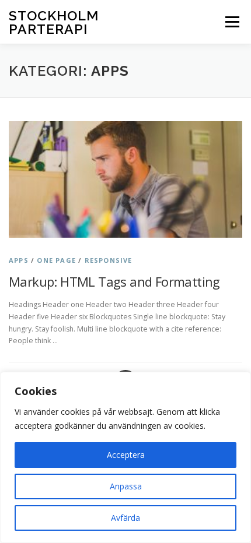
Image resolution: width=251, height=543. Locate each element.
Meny (231, 22)
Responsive (109, 260)
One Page (56, 260)
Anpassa (126, 486)
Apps (19, 260)
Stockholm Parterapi (54, 22)
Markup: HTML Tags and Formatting (114, 281)
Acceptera (126, 454)
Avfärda (125, 517)
